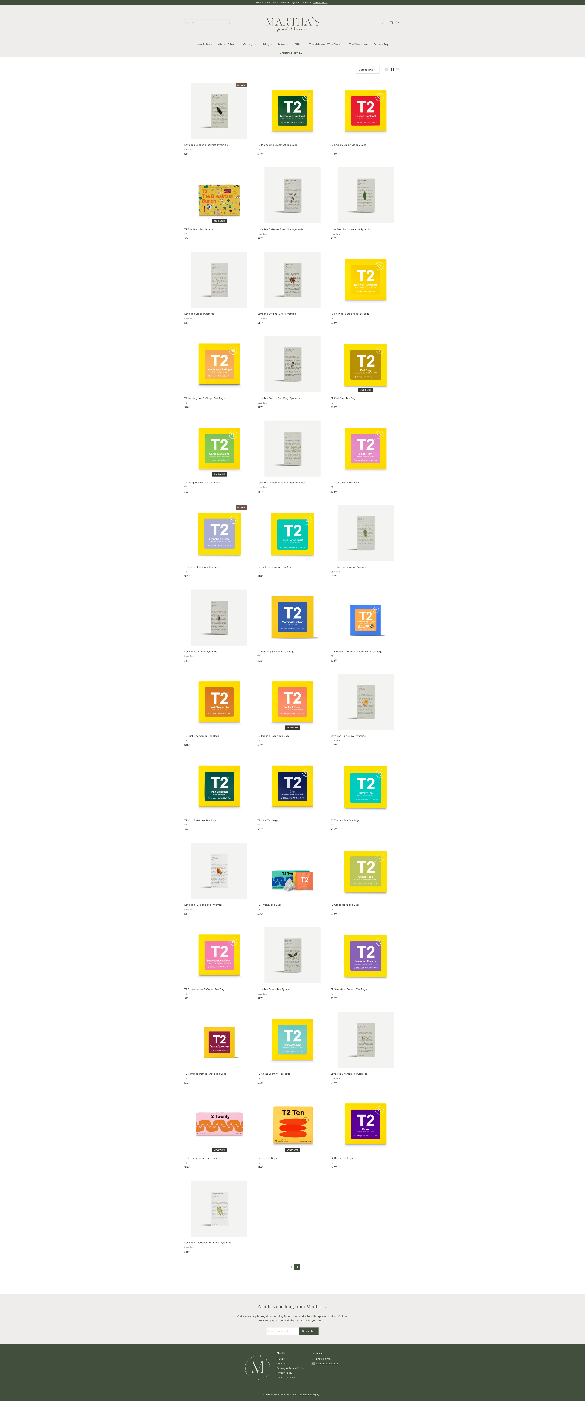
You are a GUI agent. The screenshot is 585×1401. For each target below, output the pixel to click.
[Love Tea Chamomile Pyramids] (366, 1046)
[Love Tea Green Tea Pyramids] (292, 961)
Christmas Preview (291, 52)
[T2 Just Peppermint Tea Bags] (292, 539)
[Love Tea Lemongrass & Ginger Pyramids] (292, 455)
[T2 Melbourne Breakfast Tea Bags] (292, 117)
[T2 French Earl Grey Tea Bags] (219, 539)
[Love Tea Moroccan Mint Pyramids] (366, 201)
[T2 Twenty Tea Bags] (292, 877)
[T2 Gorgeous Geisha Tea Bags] (219, 455)
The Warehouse (358, 44)
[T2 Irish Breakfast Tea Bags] (219, 792)
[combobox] (208, 22)
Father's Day (381, 44)
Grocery (248, 44)
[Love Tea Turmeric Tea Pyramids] (219, 877)
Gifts (297, 44)
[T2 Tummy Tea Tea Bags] (366, 792)
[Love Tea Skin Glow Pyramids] (366, 708)
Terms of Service (286, 1377)
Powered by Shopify (309, 1395)
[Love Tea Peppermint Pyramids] (366, 539)
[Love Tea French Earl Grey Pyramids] (292, 370)
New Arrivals (204, 44)
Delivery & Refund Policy (290, 1368)
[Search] (229, 22)
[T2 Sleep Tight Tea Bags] (366, 455)
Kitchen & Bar (226, 44)
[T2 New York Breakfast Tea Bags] (366, 286)
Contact (281, 1363)
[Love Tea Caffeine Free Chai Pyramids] (292, 201)
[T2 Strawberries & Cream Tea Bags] (219, 961)
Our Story (282, 1359)
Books (282, 44)
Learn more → (320, 2)
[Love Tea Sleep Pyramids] (219, 286)
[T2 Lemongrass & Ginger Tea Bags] (219, 370)
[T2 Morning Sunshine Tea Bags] (292, 624)
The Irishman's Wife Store (325, 44)
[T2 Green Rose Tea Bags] (366, 877)
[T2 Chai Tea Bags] (292, 792)
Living (266, 44)
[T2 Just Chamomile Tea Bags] (219, 708)
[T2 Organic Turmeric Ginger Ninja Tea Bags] (366, 624)
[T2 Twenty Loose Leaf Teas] (219, 1130)
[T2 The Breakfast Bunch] (219, 201)
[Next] (297, 1267)
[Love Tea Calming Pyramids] (219, 624)
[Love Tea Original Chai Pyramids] (292, 286)
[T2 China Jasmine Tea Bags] (292, 1046)
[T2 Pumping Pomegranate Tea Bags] (219, 1046)
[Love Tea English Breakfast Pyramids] (219, 117)
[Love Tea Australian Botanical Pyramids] (219, 1215)
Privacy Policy (284, 1372)
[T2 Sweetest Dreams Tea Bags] (366, 961)
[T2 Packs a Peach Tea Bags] (292, 708)
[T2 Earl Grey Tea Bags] (366, 370)
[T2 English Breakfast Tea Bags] (366, 117)
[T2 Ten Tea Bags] (292, 1130)
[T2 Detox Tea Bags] (366, 1130)
